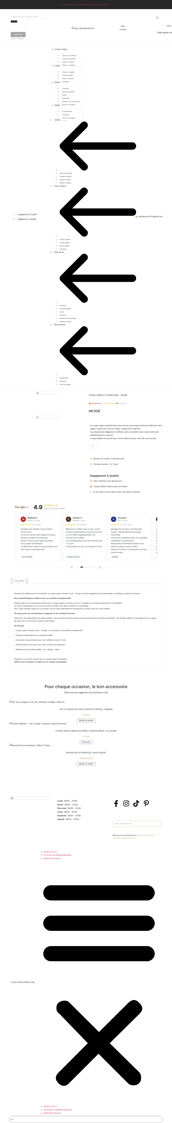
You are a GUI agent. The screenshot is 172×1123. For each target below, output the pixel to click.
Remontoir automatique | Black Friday (86, 753)
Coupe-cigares (65, 242)
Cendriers (63, 249)
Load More (18, 34)
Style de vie (59, 252)
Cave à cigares (60, 186)
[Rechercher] (14, 21)
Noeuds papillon (65, 308)
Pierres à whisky (65, 183)
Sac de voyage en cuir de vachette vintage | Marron (86, 709)
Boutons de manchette (68, 318)
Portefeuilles (64, 378)
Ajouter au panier (117, 446)
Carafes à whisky (65, 176)
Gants (62, 312)
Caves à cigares (65, 239)
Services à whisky (66, 173)
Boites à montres (65, 321)
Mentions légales (52, 859)
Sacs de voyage (65, 384)
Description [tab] (19, 581)
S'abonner (119, 831)
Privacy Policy (50, 852)
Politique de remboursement (58, 855)
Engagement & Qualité (26, 219)
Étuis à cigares (65, 246)
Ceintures (63, 315)
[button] (99, 982)
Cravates (63, 305)
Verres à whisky (65, 179)
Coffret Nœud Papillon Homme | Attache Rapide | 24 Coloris (86, 731)
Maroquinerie (59, 325)
